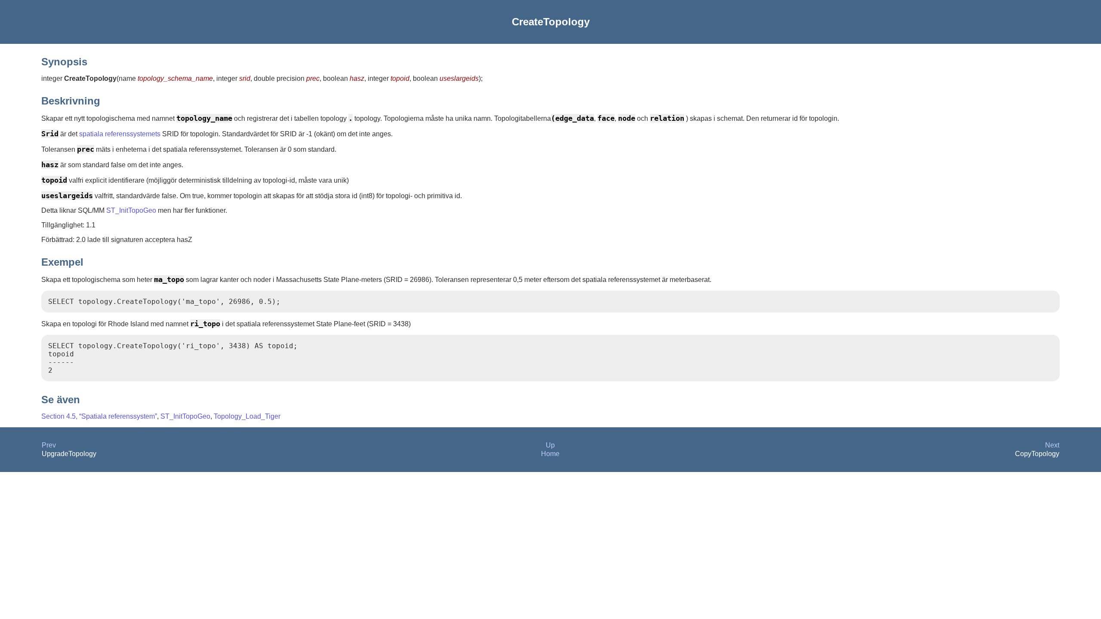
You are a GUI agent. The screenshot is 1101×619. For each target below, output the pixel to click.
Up (550, 445)
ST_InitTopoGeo (131, 210)
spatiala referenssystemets (119, 134)
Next (1052, 445)
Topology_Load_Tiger (247, 416)
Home (550, 453)
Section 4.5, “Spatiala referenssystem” (99, 416)
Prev (49, 445)
